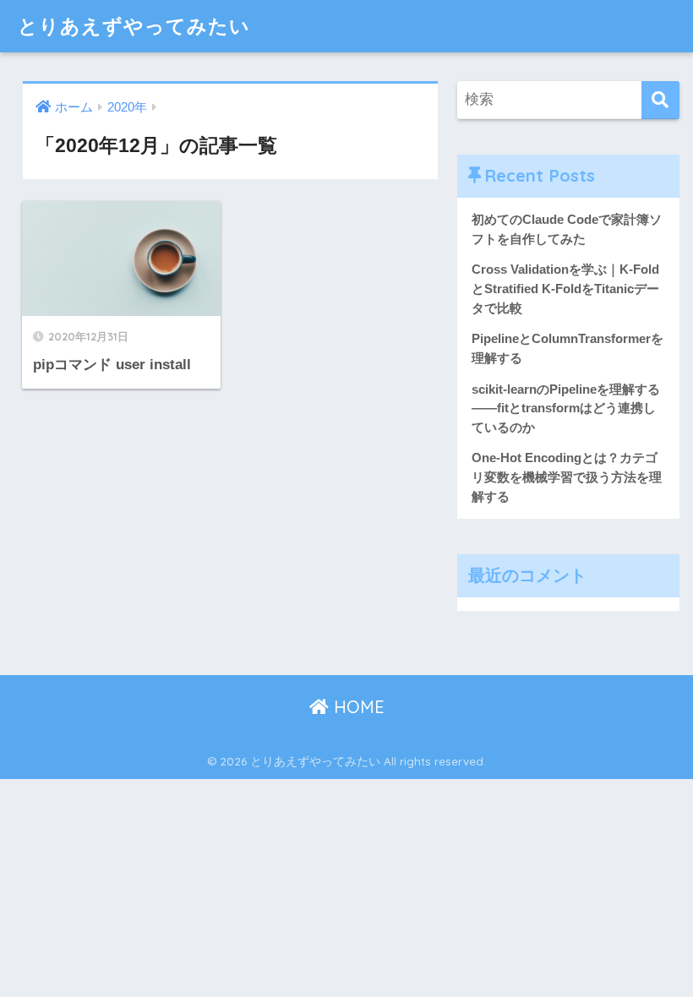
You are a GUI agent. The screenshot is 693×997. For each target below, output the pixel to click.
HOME (357, 706)
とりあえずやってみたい (134, 26)
